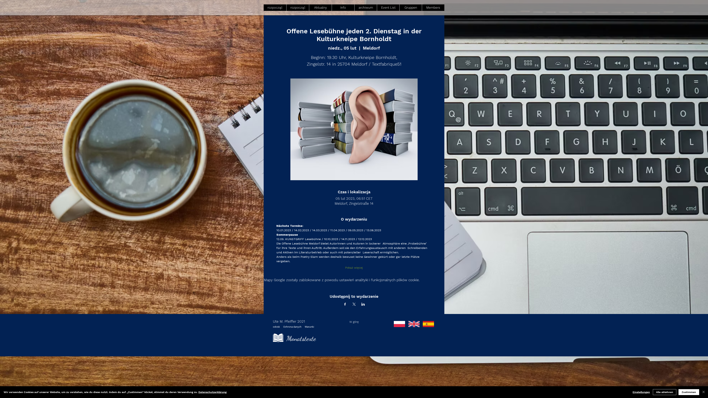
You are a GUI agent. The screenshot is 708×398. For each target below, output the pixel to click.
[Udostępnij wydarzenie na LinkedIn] (363, 304)
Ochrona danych (292, 326)
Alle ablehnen (664, 392)
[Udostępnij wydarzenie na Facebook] (345, 304)
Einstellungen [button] (641, 392)
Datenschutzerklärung (212, 392)
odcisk (276, 326)
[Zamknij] (703, 392)
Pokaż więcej (354, 267)
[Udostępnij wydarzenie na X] (354, 304)
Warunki (309, 326)
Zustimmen (689, 392)
